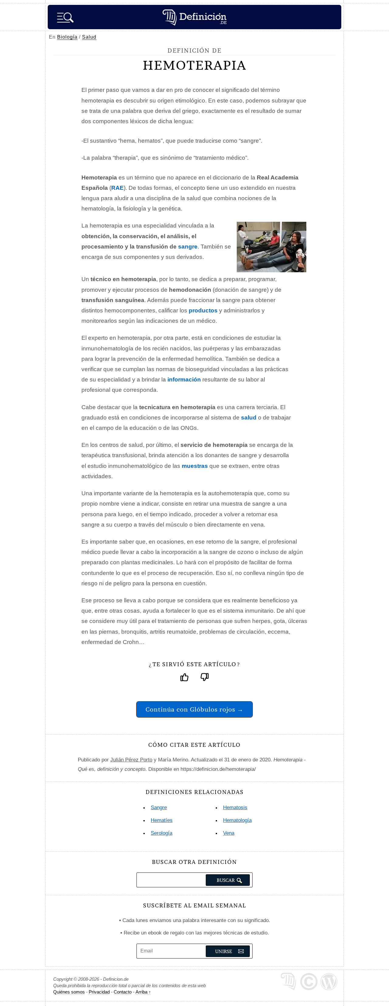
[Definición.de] (194, 17)
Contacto (123, 991)
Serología (161, 833)
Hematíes (162, 820)
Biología (67, 37)
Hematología (237, 820)
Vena (228, 833)
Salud (89, 37)
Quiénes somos (69, 991)
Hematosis (235, 807)
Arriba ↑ (143, 991)
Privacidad (99, 991)
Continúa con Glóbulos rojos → (194, 709)
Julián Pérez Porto (131, 760)
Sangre (159, 807)
